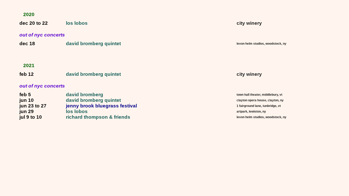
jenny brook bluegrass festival (101, 105)
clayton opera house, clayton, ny (260, 100)
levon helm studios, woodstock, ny (261, 43)
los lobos (77, 23)
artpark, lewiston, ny (251, 111)
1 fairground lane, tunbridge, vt (259, 106)
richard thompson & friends (98, 117)
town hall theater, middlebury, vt (259, 94)
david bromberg (84, 94)
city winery (249, 23)
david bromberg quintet (93, 43)
